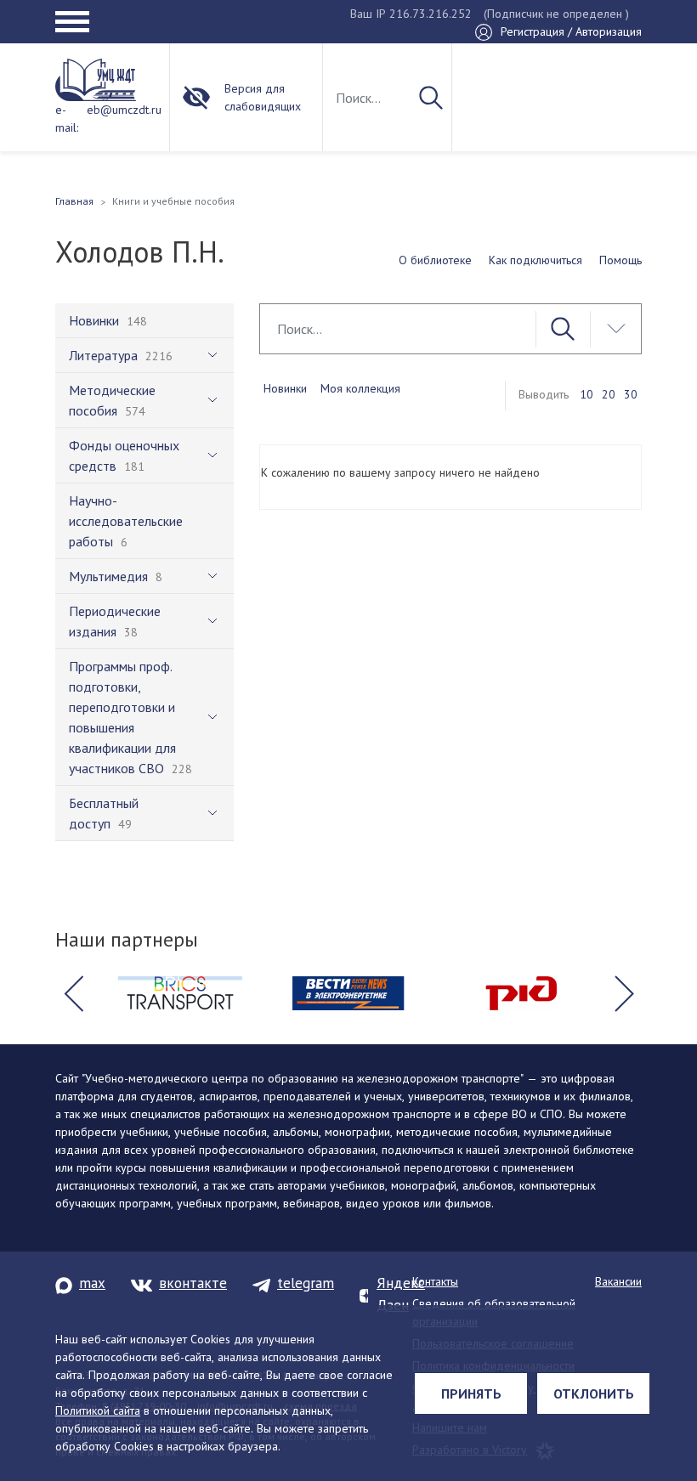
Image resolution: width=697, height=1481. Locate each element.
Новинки (285, 388)
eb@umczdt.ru (124, 109)
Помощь (620, 260)
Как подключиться (535, 260)
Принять (471, 1393)
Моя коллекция (360, 388)
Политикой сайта (97, 1410)
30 (631, 394)
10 (586, 394)
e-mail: (66, 118)
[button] (73, 993)
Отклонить (593, 1393)
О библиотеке (435, 260)
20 (608, 394)
